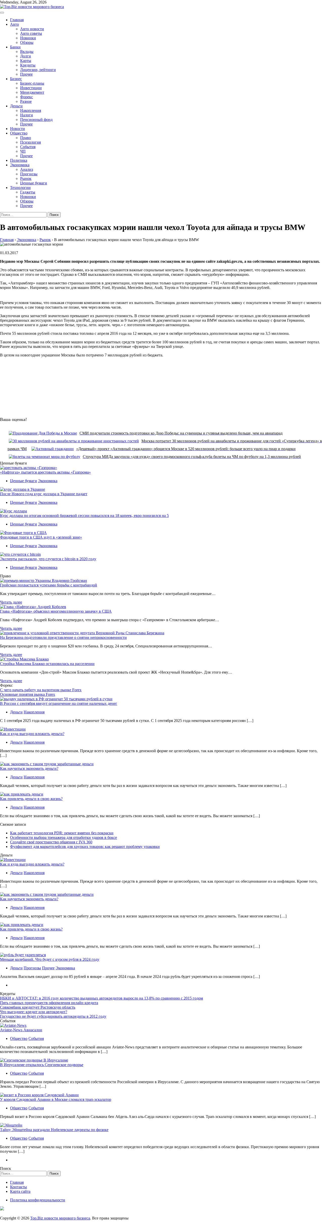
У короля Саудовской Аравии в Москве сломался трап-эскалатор (55, 1099)
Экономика (19, 165)
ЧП (23, 151)
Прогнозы (28, 174)
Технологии (20, 187)
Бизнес (16, 79)
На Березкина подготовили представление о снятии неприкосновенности (63, 637)
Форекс (26, 97)
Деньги (16, 106)
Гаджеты (27, 192)
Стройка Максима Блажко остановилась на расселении (47, 664)
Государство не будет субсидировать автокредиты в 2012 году (53, 1016)
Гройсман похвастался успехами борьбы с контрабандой (48, 585)
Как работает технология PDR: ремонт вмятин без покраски (61, 833)
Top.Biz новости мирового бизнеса (60, 1218)
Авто (14, 24)
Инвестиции (31, 88)
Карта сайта (20, 1191)
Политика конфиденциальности (37, 1200)
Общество (18, 133)
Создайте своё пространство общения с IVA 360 (51, 842)
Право (25, 138)
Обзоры (26, 42)
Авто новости (32, 29)
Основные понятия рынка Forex (27, 694)
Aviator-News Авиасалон (21, 1030)
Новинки (28, 38)
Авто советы (31, 33)
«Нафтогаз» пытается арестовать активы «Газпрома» (45, 472)
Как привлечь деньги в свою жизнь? (31, 799)
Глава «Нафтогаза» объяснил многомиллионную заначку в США (56, 611)
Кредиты (27, 65)
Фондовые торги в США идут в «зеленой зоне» (41, 537)
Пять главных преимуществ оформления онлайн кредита (49, 1003)
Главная (17, 20)
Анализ (26, 169)
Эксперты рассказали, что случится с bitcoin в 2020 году (48, 559)
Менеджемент (32, 92)
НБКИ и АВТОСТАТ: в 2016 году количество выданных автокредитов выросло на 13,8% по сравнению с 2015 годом (101, 998)
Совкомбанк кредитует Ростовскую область (37, 1007)
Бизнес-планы (32, 83)
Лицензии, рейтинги (38, 70)
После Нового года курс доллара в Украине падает (43, 494)
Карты (25, 60)
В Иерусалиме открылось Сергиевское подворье (41, 1065)
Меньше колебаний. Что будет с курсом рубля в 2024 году (49, 959)
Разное (26, 101)
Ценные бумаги (33, 183)
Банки (15, 47)
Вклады (26, 51)
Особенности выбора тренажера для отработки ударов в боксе (63, 837)
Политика (18, 160)
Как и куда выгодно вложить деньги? (32, 734)
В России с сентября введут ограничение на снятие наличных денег (58, 703)
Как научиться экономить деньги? (29, 768)
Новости (17, 128)
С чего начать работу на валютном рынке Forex (41, 690)
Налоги (26, 115)
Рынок (25, 178)
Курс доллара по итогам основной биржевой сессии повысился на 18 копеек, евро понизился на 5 (84, 515)
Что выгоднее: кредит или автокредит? (33, 1012)
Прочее (26, 74)
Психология (30, 142)
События (27, 147)
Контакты (18, 1187)
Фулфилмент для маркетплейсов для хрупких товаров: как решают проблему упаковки (85, 846)
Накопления (30, 110)
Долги (25, 56)
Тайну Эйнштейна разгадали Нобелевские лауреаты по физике (54, 1130)
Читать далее (11, 602)
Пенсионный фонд (36, 119)
